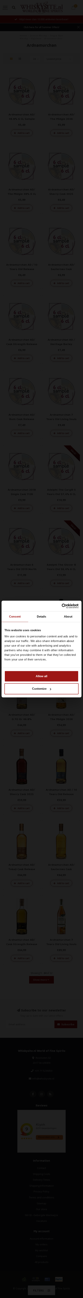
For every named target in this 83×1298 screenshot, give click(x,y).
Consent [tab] (15, 616)
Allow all (41, 676)
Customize (39, 688)
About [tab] (68, 616)
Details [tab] (41, 616)
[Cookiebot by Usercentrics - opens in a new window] (62, 606)
